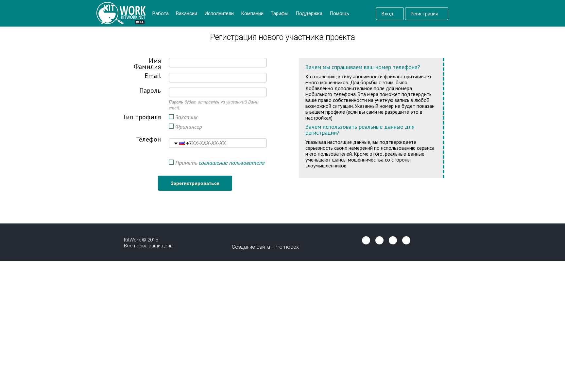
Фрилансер (188, 127)
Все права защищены (149, 246)
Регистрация (424, 13)
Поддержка (309, 13)
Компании (252, 13)
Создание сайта (251, 247)
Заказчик (186, 117)
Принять (186, 163)
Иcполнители (219, 13)
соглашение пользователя (232, 162)
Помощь (339, 13)
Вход (388, 13)
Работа (160, 13)
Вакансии (186, 13)
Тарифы (279, 13)
